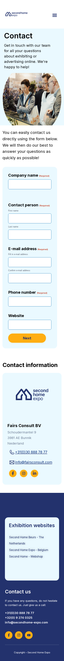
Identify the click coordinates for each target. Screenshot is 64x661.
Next (27, 338)
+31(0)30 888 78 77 (31, 452)
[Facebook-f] (8, 635)
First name (13, 210)
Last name (13, 226)
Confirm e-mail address (19, 270)
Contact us (18, 592)
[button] (54, 15)
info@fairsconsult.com (33, 462)
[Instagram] (18, 635)
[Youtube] (28, 635)
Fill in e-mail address (18, 254)
